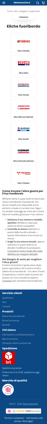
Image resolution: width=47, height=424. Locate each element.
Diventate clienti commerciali (16, 343)
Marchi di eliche (10, 339)
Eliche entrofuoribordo (13, 316)
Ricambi (6, 324)
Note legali (27, 421)
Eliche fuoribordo (10, 320)
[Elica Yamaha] (23, 43)
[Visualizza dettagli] (8, 357)
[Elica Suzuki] (23, 131)
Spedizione (7, 297)
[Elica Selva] (23, 65)
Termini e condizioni (14, 418)
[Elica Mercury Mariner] (23, 109)
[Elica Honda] (23, 87)
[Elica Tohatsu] (23, 175)
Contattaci (7, 280)
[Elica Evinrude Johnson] (23, 153)
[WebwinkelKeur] (8, 394)
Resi (4, 302)
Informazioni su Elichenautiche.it (18, 334)
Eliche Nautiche (30, 403)
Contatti (6, 306)
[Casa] (23, 3)
